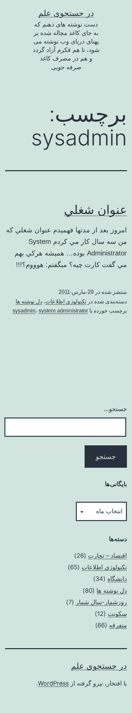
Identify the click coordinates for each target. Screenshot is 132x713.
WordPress (53, 683)
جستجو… (115, 408)
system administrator (63, 311)
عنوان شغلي (95, 209)
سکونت (117, 613)
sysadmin (24, 311)
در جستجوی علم (66, 13)
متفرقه (118, 625)
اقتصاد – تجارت (107, 555)
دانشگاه (117, 578)
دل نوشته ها (29, 301)
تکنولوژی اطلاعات (65, 301)
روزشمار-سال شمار (101, 602)
